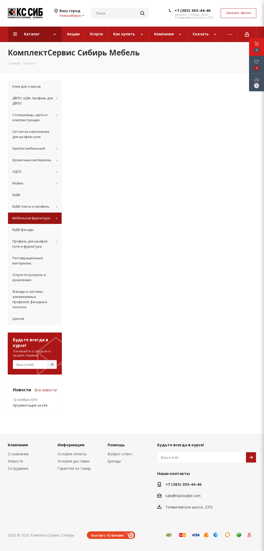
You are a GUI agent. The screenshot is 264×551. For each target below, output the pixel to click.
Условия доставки (73, 461)
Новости (15, 461)
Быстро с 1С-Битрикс (107, 535)
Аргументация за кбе (30, 405)
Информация (70, 444)
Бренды (114, 461)
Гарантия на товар (74, 468)
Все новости (46, 389)
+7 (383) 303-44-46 (193, 10)
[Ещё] (230, 34)
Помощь (116, 444)
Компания (18, 444)
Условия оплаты (71, 453)
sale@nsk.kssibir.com (183, 495)
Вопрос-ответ (120, 453)
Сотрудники (18, 468)
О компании (18, 453)
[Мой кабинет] (247, 34)
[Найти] (142, 13)
